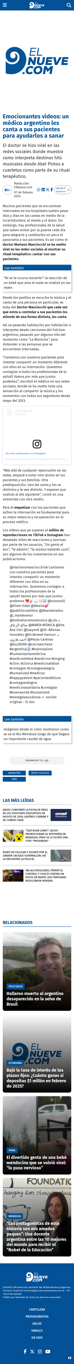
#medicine (42, 659)
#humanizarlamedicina (28, 654)
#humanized (19, 673)
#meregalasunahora (25, 697)
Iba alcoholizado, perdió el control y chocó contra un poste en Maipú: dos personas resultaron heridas (45, 875)
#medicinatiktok (46, 663)
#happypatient (21, 678)
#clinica (27, 663)
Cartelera (37, 1309)
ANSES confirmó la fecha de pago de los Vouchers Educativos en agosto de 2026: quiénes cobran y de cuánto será (25, 815)
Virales (37, 1331)
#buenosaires (42, 649)
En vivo (37, 1338)
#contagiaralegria (41, 668)
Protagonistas (37, 1316)
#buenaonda (19, 692)
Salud (37, 1324)
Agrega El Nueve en (61, 190)
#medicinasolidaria (25, 687)
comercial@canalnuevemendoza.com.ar (44, 1290)
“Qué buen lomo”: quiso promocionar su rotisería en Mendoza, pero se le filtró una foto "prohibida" (46, 835)
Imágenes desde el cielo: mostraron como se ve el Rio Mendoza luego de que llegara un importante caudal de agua (36, 734)
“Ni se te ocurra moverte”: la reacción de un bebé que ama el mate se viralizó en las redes (37, 283)
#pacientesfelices (47, 678)
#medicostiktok (22, 659)
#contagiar (18, 668)
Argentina (14, 773)
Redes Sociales (40, 773)
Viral (14, 779)
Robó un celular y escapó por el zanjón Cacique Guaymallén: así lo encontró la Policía (25, 856)
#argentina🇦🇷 (20, 649)
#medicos (37, 673)
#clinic (15, 663)
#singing (58, 659)
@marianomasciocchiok (29, 567)
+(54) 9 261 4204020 (12, 1294)
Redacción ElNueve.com (23, 185)
